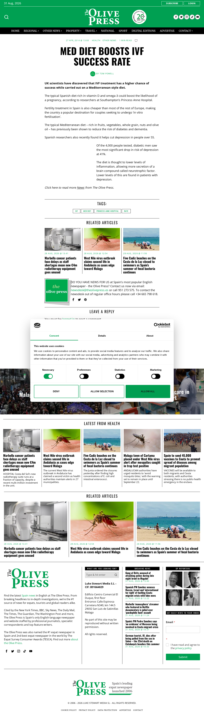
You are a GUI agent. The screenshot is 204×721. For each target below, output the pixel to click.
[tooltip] (175, 17)
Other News (109, 40)
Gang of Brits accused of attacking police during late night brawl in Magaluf (139, 576)
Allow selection (102, 391)
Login (191, 3)
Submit (183, 657)
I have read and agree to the (185, 646)
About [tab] (149, 335)
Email (170, 622)
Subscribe (172, 3)
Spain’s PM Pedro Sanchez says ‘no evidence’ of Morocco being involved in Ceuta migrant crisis (141, 624)
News (80, 187)
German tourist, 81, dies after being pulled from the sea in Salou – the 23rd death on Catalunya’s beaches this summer (142, 639)
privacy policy (183, 648)
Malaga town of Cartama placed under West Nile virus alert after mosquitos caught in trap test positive (142, 461)
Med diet (87, 211)
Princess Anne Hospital (108, 211)
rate (126, 211)
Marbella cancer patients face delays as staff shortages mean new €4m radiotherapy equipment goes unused (61, 265)
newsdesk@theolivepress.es (89, 290)
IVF (76, 211)
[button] (116, 575)
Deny (56, 391)
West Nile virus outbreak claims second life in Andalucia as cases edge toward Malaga (99, 263)
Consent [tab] (54, 335)
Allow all (148, 391)
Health (96, 40)
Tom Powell (107, 73)
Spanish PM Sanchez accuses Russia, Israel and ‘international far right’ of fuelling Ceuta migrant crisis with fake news (141, 591)
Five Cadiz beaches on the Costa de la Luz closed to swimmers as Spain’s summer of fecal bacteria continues (139, 265)
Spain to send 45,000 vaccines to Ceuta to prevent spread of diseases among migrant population (182, 461)
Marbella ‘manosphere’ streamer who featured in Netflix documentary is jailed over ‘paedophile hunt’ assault (142, 608)
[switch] (84, 376)
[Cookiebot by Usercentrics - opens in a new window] (156, 325)
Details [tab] (102, 335)
